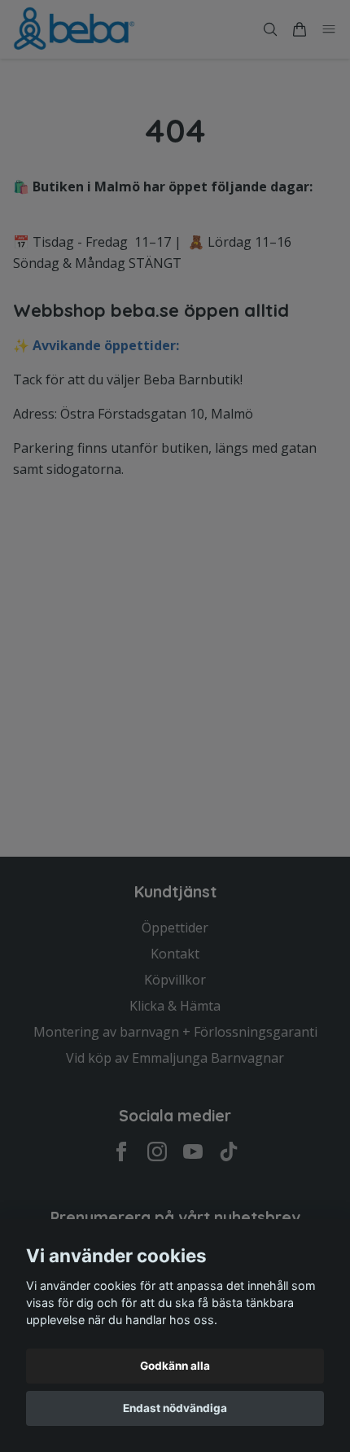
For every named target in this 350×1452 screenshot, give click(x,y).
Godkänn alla (175, 1365)
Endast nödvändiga (175, 1408)
